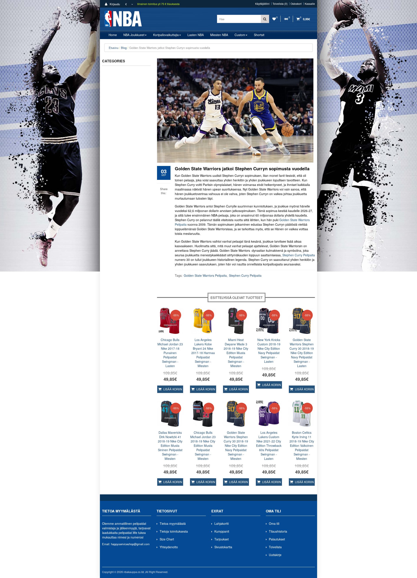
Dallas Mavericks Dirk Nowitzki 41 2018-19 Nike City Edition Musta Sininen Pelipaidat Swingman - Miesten (170, 445)
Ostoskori (296, 3)
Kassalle (310, 3)
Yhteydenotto (169, 547)
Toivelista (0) (280, 3)
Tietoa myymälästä (173, 523)
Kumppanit (221, 531)
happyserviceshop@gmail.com (130, 544)
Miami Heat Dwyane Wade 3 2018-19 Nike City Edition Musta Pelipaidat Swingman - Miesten (236, 353)
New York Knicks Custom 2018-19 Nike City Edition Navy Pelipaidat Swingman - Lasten (268, 351)
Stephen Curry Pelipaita (298, 255)
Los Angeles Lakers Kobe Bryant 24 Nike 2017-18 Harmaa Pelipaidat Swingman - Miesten (203, 353)
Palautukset (277, 539)
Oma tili (274, 523)
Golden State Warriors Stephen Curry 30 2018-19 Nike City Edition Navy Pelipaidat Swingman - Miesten (236, 445)
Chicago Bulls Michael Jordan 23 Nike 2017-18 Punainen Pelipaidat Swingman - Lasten (170, 353)
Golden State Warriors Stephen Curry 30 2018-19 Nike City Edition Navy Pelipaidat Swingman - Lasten (302, 353)
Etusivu (113, 48)
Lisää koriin (172, 389)
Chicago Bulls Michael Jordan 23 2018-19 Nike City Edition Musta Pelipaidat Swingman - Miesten (203, 445)
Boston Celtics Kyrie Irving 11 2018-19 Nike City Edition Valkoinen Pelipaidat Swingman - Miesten (302, 445)
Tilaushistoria (278, 531)
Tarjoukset (221, 539)
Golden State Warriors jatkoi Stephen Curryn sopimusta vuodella (169, 48)
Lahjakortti (221, 523)
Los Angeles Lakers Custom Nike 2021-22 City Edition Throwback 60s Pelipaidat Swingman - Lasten (268, 445)
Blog (124, 48)
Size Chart (167, 539)
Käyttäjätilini (262, 3)
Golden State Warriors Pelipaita (205, 275)
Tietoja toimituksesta (174, 531)
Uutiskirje (275, 555)
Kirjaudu (114, 4)
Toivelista (275, 547)
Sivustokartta (223, 547)
